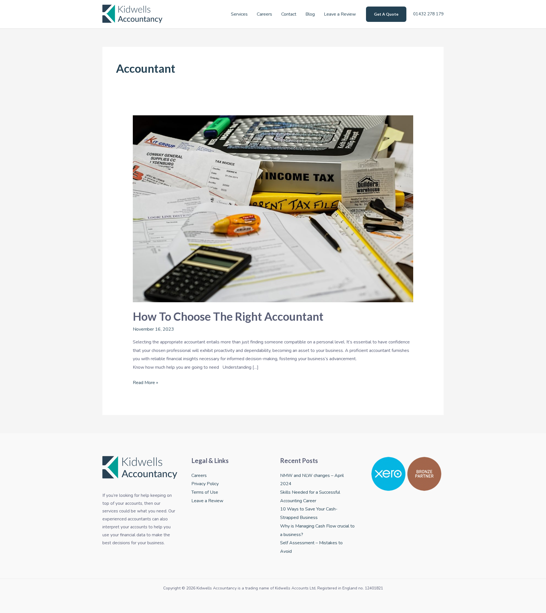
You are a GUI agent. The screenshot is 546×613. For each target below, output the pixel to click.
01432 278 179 (428, 14)
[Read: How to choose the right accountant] (273, 208)
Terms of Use (204, 492)
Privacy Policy (205, 484)
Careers (264, 14)
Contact (288, 14)
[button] (386, 14)
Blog (310, 14)
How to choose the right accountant (228, 316)
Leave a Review (340, 14)
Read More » (145, 382)
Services (239, 14)
